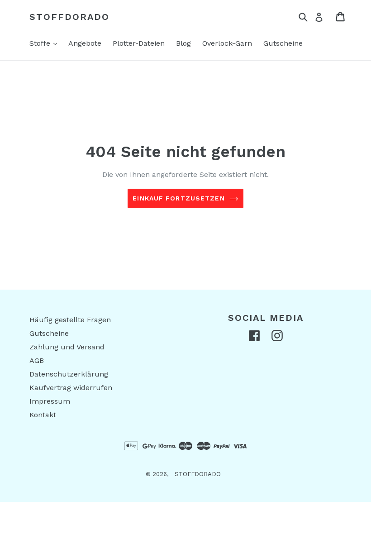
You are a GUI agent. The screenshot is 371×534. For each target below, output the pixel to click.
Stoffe (45, 43)
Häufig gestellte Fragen (70, 319)
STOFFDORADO (69, 16)
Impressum (49, 401)
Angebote (84, 43)
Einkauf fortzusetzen (178, 198)
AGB (36, 360)
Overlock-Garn (227, 43)
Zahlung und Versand (67, 347)
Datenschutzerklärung (68, 374)
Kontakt (42, 414)
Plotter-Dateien (139, 43)
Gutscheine (283, 43)
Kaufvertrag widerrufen (70, 387)
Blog (183, 43)
